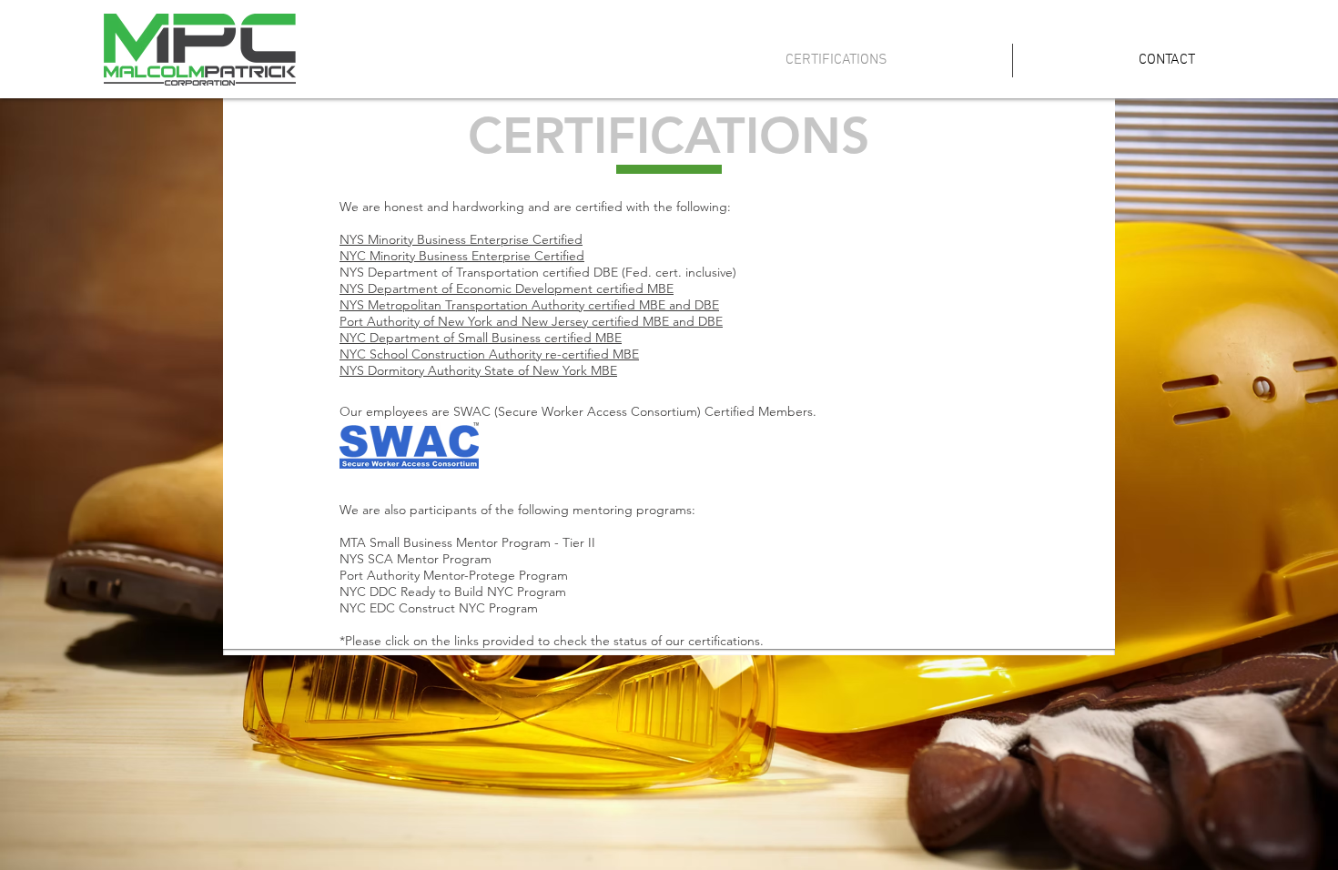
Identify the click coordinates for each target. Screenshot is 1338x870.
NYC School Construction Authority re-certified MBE (489, 354)
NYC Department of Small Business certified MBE (481, 337)
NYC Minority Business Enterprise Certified (462, 256)
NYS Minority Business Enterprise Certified (461, 239)
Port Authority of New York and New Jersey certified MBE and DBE (531, 321)
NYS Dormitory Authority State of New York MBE (478, 370)
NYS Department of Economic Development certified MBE (507, 288)
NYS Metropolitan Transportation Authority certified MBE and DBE (529, 305)
